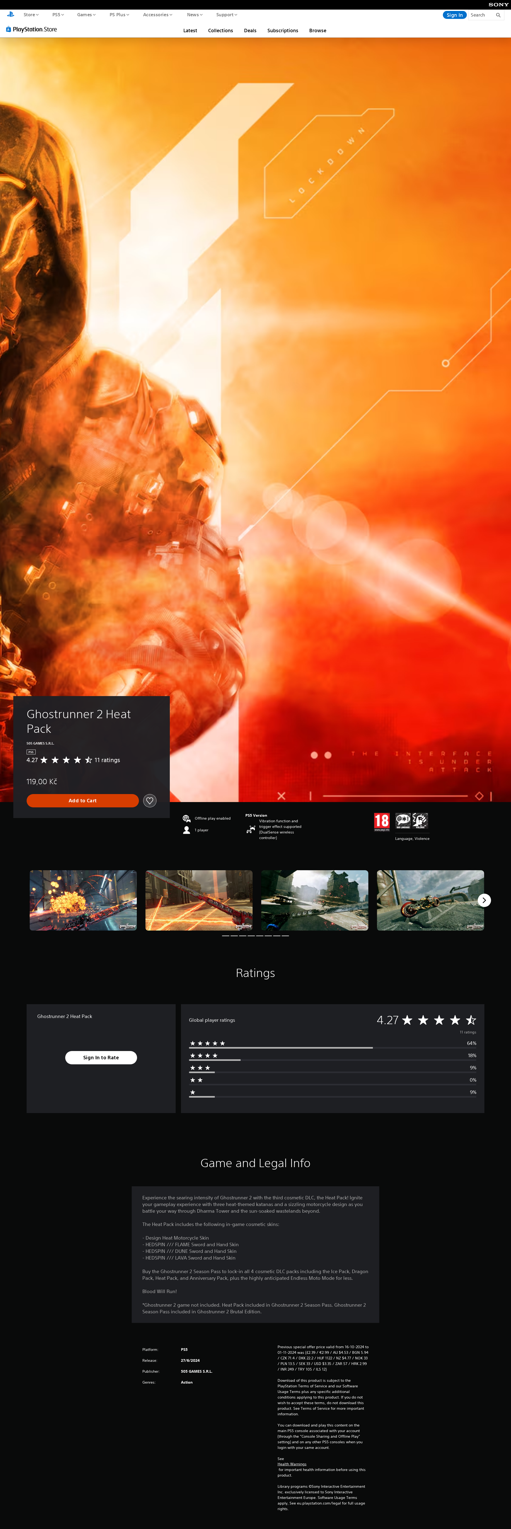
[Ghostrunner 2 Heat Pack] (83, 900)
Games (84, 14)
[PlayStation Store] (33, 29)
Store (29, 14)
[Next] (484, 900)
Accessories (155, 14)
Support (224, 14)
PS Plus (117, 14)
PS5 (56, 14)
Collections (220, 30)
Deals (250, 30)
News (193, 14)
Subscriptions (282, 30)
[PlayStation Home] (10, 15)
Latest (190, 30)
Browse (317, 30)
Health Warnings (292, 1464)
